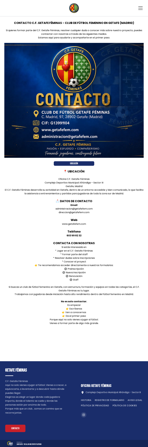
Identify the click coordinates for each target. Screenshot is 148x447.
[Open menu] (140, 8)
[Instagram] (83, 415)
